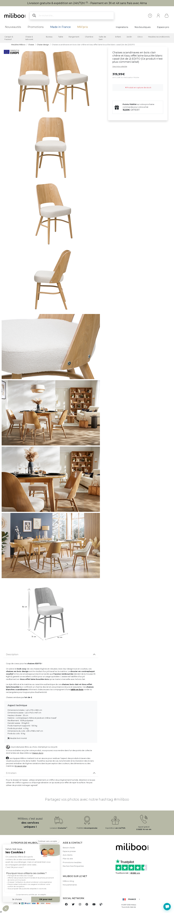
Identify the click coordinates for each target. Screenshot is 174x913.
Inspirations (122, 27)
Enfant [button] (118, 37)
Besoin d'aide (69, 848)
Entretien (11, 773)
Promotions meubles (72, 862)
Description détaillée (119, 66)
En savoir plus (20, 766)
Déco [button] (140, 37)
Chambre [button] (89, 37)
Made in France (60, 27)
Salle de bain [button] (102, 38)
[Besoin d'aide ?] (167, 906)
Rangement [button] (74, 37)
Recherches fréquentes (73, 866)
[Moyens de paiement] (35, 903)
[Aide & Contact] (150, 16)
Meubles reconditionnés (159, 37)
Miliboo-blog (68, 881)
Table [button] (60, 37)
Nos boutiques (142, 27)
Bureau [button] (49, 37)
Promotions (36, 27)
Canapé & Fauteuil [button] (8, 38)
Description (12, 654)
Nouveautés (13, 27)
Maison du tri (37, 753)
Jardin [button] (129, 37)
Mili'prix (82, 27)
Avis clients (67, 855)
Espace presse (69, 851)
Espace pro (163, 27)
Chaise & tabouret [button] (29, 38)
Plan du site (68, 859)
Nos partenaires (70, 885)
